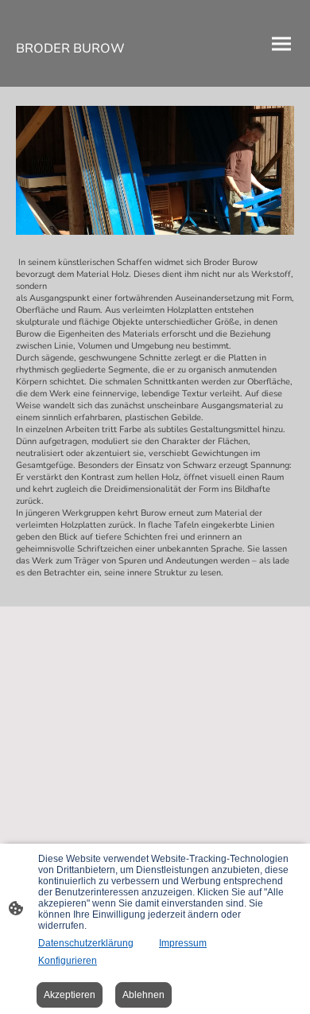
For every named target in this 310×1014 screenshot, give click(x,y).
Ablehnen (143, 994)
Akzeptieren (69, 994)
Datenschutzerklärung (86, 943)
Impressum (183, 943)
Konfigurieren (67, 960)
